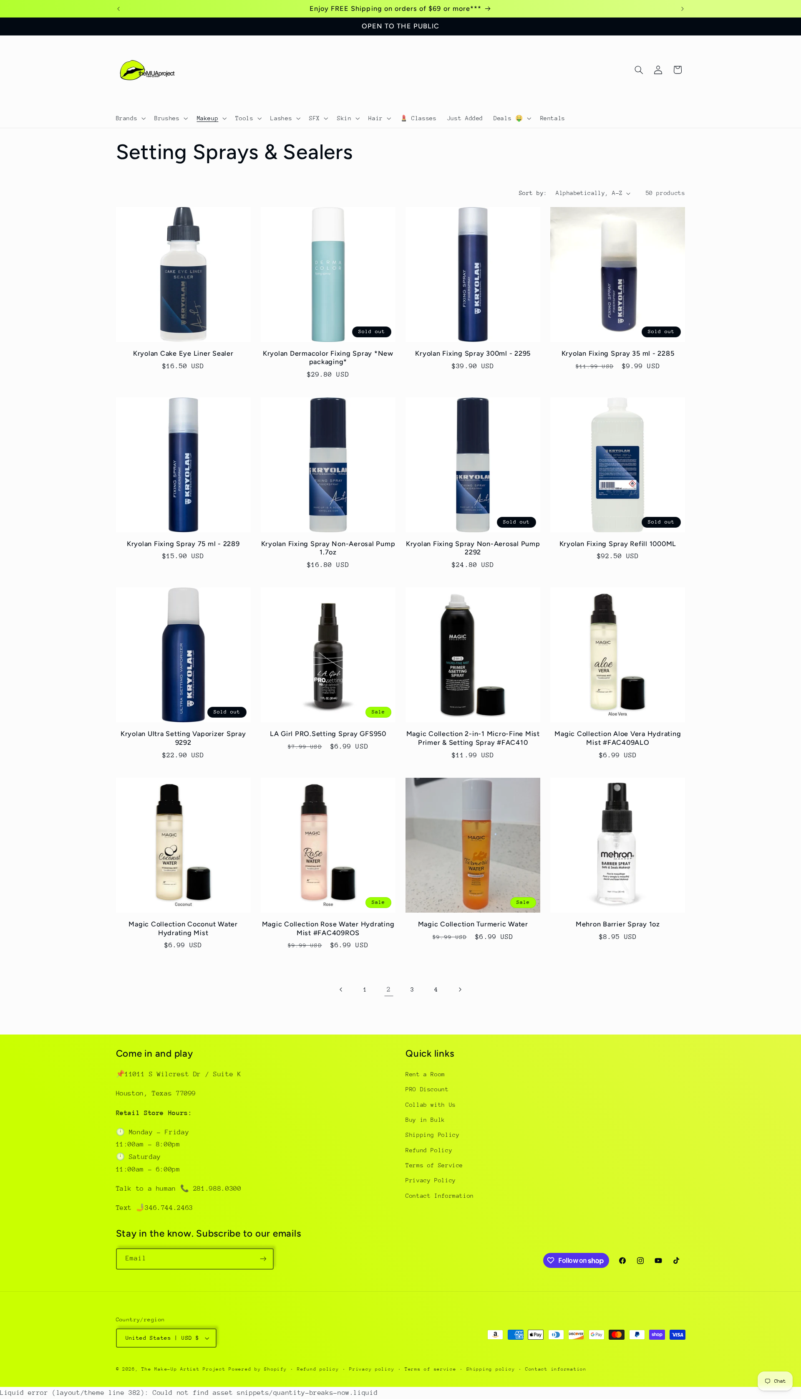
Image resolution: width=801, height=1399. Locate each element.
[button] (130, 118)
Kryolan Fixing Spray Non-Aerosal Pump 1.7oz (328, 548)
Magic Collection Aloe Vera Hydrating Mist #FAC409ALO (617, 738)
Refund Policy (429, 1150)
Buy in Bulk (425, 1119)
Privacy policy (371, 1369)
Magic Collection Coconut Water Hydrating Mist (183, 928)
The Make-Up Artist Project (185, 1369)
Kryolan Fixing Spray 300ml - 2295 (473, 353)
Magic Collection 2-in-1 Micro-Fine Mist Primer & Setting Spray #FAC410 (473, 738)
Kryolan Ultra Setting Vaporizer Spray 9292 (183, 738)
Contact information (556, 1369)
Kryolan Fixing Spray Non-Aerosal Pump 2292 (473, 548)
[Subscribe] (262, 1259)
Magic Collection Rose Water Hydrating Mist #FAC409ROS (328, 928)
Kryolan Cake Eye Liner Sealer (183, 353)
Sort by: (533, 193)
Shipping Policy (432, 1134)
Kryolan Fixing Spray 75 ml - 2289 (183, 544)
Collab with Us (431, 1104)
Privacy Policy (431, 1180)
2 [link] (389, 989)
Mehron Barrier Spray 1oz (618, 924)
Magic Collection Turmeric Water (473, 924)
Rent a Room (425, 1074)
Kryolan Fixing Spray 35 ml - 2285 (618, 353)
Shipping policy (490, 1369)
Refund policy (318, 1369)
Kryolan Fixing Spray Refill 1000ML (618, 544)
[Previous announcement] (118, 8)
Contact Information (440, 1195)
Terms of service (430, 1369)
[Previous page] (341, 989)
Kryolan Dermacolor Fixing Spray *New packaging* (328, 357)
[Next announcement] (682, 8)
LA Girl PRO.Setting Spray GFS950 (328, 734)
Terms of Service (434, 1165)
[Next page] (459, 989)
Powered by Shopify (258, 1369)
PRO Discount (427, 1089)
